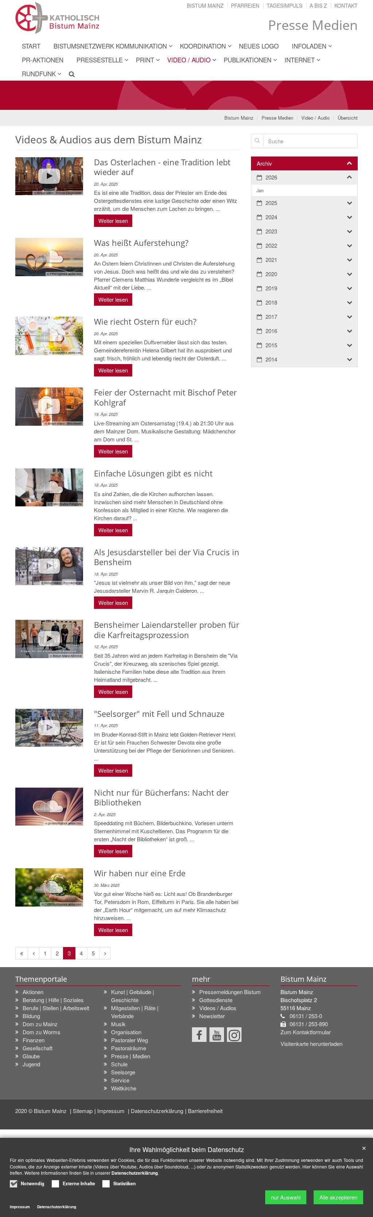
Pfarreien (245, 5)
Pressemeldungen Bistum (230, 992)
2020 (271, 274)
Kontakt (346, 5)
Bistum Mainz (205, 5)
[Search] (68, 74)
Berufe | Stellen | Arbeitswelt (56, 1008)
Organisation (126, 1032)
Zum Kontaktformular (305, 1032)
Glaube (31, 1056)
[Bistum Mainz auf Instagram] (234, 1034)
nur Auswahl (286, 1197)
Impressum (111, 1110)
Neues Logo (259, 45)
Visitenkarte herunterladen (311, 1043)
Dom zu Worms (41, 1032)
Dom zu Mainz (40, 1024)
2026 (271, 177)
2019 (271, 288)
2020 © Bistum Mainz (41, 1110)
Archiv (264, 163)
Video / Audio (189, 59)
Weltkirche (123, 1088)
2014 (271, 359)
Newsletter (212, 1016)
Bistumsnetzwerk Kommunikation (110, 45)
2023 (271, 231)
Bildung (31, 1016)
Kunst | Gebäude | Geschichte (132, 996)
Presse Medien (277, 117)
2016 (271, 331)
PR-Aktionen (42, 59)
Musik (118, 1024)
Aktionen (33, 992)
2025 (271, 202)
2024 (271, 217)
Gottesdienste (215, 1000)
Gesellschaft (37, 1048)
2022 (271, 245)
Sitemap (83, 1110)
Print (145, 59)
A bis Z (318, 5)
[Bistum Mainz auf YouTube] (216, 1034)
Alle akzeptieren (338, 1197)
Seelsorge (123, 1072)
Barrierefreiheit (205, 1110)
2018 (271, 302)
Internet (299, 59)
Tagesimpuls (284, 5)
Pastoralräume (128, 1048)
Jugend (31, 1064)
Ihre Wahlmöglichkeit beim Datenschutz (186, 1149)
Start (31, 45)
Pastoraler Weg (129, 1040)
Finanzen (33, 1040)
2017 (271, 316)
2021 (271, 259)
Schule (119, 1064)
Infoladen (309, 45)
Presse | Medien (130, 1056)
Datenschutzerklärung (157, 1110)
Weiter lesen (113, 220)
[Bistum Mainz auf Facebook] (199, 1034)
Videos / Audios (217, 1008)
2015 (271, 345)
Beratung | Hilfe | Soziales (53, 1000)
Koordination (203, 45)
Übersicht (348, 117)
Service (120, 1080)
